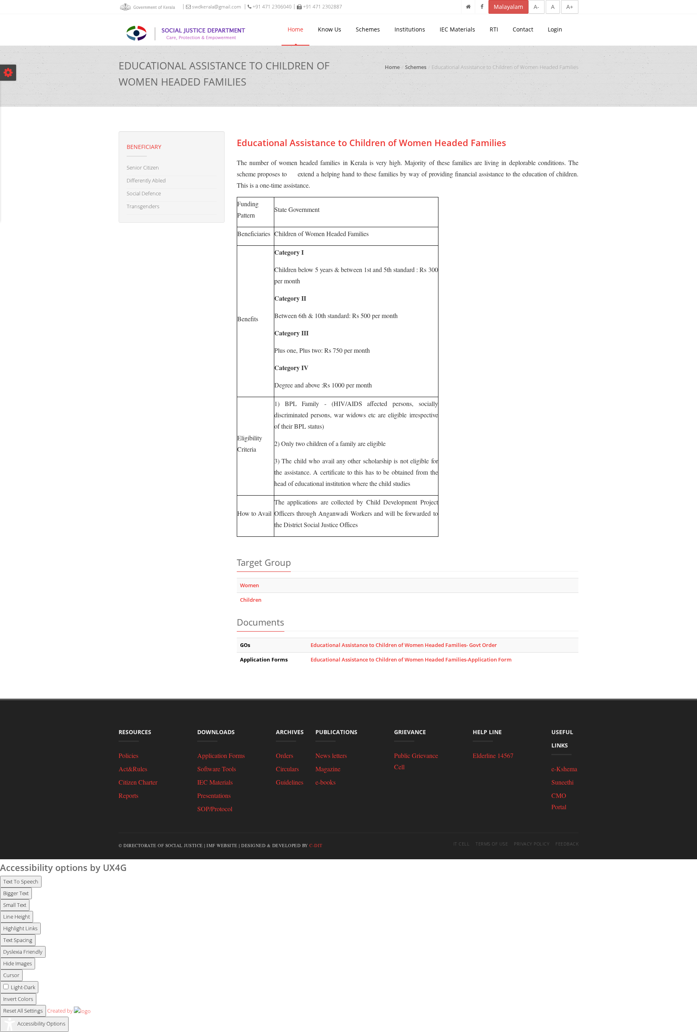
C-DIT (316, 845)
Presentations (214, 795)
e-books (325, 782)
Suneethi (562, 782)
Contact (523, 29)
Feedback (566, 844)
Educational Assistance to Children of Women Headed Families (371, 142)
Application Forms (221, 755)
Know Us (329, 29)
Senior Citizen (143, 167)
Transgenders (143, 206)
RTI (494, 29)
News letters (331, 755)
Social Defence (144, 193)
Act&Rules (133, 768)
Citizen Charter (138, 782)
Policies (128, 755)
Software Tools (216, 768)
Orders (284, 755)
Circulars (287, 768)
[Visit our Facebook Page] (481, 6)
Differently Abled (146, 180)
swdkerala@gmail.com (216, 6)
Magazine (327, 768)
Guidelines (289, 782)
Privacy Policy (531, 844)
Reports (128, 795)
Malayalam (508, 6)
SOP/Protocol (214, 808)
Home (295, 29)
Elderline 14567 (493, 755)
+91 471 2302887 (322, 6)
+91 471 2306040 (271, 6)
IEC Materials (457, 29)
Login (555, 29)
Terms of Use (492, 844)
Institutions (409, 29)
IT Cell (461, 844)
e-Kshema (564, 768)
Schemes (368, 29)
